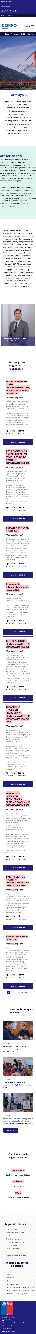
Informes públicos (12, 1245)
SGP (8, 1271)
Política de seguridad (10, 1320)
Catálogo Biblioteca (13, 1249)
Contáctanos (7, 6)
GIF (8, 1274)
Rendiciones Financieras (14, 1236)
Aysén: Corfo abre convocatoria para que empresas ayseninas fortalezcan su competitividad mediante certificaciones (18, 1121)
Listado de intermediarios (15, 1242)
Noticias (23, 34)
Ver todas (11, 1130)
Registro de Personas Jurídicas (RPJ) (19, 1294)
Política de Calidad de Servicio (16, 1255)
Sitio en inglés (7, 1)
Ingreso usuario (8, 15)
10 (18, 992)
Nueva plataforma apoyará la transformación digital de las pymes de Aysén (17, 1085)
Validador (10, 1278)
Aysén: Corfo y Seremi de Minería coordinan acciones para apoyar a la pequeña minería (16, 1049)
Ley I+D (10, 1281)
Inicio (7, 34)
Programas (15, 34)
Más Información (18, 442)
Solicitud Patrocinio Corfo (15, 1233)
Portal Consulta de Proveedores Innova (21, 1287)
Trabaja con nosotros (13, 1239)
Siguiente (24, 992)
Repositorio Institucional (14, 1252)
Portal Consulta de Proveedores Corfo (20, 1291)
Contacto (31, 34)
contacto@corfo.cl (9, 1332)
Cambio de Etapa (13, 1284)
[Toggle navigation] (29, 26)
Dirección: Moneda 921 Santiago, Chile (14, 1323)
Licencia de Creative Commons (13, 1326)
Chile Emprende (11, 1229)
